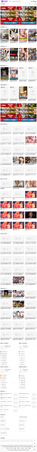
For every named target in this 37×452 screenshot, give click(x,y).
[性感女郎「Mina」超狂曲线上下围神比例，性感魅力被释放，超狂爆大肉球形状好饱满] (34, 406)
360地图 (26, 448)
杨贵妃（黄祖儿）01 (3, 229)
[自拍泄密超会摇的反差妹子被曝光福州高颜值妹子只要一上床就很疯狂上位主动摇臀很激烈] (31, 303)
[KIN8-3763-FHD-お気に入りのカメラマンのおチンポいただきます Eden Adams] (6, 129)
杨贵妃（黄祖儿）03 (28, 229)
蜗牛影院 (14, 440)
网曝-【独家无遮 (3, 360)
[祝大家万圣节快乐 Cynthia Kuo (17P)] (34, 398)
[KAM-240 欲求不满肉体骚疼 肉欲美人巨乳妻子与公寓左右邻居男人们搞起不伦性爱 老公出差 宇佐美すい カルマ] (31, 269)
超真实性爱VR (3, 384)
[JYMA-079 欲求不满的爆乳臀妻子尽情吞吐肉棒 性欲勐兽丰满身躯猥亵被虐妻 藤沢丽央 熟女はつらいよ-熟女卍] (18, 269)
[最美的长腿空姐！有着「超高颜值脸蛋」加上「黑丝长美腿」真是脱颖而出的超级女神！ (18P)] (15, 398)
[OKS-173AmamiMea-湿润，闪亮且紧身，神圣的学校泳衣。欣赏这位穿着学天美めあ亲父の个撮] (31, 249)
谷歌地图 (18, 448)
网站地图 (7, 448)
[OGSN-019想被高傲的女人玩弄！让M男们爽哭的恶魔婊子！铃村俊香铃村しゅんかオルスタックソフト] (6, 170)
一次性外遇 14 (27, 188)
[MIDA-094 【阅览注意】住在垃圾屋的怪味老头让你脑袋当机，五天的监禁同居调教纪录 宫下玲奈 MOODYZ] (31, 259)
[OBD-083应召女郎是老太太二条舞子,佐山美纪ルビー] (6, 259)
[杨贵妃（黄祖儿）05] (31, 214)
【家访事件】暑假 (7, 346)
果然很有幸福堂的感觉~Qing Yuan (24, 393)
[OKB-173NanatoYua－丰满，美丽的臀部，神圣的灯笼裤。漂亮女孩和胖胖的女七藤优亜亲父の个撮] (31, 238)
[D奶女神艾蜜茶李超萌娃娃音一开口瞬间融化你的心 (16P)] (15, 394)
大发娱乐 (18, 441)
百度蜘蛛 (15, 448)
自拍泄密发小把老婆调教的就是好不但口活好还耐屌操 (21, 318)
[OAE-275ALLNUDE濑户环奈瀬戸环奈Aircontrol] (18, 160)
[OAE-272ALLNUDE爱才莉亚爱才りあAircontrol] (31, 149)
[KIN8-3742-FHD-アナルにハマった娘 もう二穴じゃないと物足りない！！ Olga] (31, 170)
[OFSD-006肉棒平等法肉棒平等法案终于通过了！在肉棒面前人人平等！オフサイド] (6, 160)
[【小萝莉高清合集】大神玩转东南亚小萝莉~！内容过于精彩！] (2, 371)
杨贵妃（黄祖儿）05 (28, 219)
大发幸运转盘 (26, 441)
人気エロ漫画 (2, 441)
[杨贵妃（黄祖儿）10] (6, 204)
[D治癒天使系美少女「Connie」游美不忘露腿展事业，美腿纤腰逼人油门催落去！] (15, 402)
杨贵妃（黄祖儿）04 (16, 219)
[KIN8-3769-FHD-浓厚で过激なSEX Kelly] (18, 149)
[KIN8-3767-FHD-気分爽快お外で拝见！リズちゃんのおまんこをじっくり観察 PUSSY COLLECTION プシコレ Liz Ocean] (6, 149)
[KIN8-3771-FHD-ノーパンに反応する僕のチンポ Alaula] (31, 139)
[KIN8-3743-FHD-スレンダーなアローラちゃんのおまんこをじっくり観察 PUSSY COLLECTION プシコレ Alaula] (18, 170)
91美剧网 (11, 440)
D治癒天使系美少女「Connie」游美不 (6, 401)
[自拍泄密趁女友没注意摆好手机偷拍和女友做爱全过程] (6, 293)
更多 (8, 27)
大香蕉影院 (27, 440)
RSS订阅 (11, 448)
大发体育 (12, 441)
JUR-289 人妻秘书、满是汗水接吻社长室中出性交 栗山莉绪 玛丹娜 (23, 284)
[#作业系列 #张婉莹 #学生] (20, 371)
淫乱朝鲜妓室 (2, 188)
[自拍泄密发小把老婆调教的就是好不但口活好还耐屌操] (18, 314)
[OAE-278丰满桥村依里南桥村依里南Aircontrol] (6, 238)
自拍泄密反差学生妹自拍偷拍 (4, 339)
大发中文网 (22, 441)
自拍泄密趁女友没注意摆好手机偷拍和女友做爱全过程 (8, 80)
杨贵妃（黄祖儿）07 (3, 219)
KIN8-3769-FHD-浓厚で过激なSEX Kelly (19, 154)
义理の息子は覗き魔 (16, 188)
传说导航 (5, 440)
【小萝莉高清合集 (7, 369)
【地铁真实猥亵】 (4, 355)
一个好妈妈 (2, 198)
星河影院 (8, 440)
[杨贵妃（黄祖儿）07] (6, 214)
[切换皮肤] (34, 446)
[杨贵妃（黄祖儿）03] (31, 225)
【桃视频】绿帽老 (22, 382)
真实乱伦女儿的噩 (4, 382)
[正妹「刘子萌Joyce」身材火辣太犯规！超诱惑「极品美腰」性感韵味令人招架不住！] (34, 402)
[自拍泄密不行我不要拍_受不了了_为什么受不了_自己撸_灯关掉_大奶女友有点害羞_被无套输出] (18, 303)
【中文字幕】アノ (22, 353)
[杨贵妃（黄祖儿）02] (18, 225)
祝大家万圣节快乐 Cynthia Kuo (23, 397)
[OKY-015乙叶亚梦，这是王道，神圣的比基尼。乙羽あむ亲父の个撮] (18, 249)
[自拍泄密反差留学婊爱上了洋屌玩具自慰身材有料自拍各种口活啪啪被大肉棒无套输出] (31, 334)
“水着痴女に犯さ (22, 364)
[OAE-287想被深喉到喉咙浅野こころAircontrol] (31, 160)
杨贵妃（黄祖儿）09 (28, 198)
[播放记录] (31, 1)
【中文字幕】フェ (26, 346)
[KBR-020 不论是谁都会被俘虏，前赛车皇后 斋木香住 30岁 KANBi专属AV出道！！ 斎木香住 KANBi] (31, 280)
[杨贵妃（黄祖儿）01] (6, 225)
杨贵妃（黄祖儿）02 (16, 229)
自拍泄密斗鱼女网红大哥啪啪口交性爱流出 (19, 328)
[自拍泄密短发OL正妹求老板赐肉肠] (6, 324)
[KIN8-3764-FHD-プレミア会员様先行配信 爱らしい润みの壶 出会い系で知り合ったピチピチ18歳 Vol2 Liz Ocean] (18, 129)
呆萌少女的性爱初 (22, 380)
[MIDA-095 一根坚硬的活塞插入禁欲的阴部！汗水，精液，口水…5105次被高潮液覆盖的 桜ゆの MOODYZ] (6, 269)
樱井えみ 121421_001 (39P (4, 409)
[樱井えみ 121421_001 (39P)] (15, 410)
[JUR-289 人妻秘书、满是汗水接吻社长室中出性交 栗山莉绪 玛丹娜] (18, 280)
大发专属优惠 (31, 441)
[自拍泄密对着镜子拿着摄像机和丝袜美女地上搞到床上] (18, 334)
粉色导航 (1, 440)
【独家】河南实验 (4, 353)
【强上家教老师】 (22, 384)
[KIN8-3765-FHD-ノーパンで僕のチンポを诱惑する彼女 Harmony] (6, 139)
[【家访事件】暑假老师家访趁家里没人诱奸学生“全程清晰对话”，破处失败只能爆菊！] (2, 347)
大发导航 (9, 441)
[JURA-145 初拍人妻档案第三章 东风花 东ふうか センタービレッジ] (6, 280)
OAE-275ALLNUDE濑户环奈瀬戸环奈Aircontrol (20, 164)
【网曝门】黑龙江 (4, 364)
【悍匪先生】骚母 (22, 378)
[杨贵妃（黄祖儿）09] (31, 194)
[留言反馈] (33, 1)
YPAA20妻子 (21, 362)
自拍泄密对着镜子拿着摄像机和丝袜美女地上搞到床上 (21, 339)
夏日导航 (18, 440)
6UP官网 (6, 441)
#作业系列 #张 (25, 369)
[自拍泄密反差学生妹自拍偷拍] (6, 334)
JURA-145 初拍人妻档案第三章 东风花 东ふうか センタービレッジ (10, 284)
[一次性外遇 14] (31, 184)
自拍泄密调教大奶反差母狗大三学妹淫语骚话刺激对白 (27, 42)
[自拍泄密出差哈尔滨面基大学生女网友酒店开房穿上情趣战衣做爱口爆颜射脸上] (6, 314)
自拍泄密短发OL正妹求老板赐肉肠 (5, 328)
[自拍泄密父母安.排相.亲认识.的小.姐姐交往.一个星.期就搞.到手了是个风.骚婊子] (31, 324)
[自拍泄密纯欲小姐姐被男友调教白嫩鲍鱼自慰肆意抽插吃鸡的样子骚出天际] (31, 293)
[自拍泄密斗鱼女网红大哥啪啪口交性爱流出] (18, 324)
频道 (10, 1)
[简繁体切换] (34, 443)
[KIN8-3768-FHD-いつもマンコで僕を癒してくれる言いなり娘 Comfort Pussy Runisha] (18, 139)
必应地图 (22, 448)
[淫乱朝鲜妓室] (6, 184)
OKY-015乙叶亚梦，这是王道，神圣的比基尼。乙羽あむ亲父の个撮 (23, 253)
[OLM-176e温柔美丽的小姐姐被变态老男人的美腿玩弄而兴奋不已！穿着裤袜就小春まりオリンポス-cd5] (18, 238)
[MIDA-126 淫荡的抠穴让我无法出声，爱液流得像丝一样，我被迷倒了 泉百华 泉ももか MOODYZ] (18, 259)
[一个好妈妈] (6, 194)
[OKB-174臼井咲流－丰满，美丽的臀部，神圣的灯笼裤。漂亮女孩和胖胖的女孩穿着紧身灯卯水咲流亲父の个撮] (6, 249)
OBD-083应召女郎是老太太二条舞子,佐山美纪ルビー (8, 263)
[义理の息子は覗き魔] (18, 184)
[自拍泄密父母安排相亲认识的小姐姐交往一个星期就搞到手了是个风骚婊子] (31, 314)
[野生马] (18, 194)
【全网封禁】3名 (4, 378)
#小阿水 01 (3, 380)
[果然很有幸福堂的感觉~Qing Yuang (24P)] (34, 394)
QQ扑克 (15, 441)
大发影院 (24, 440)
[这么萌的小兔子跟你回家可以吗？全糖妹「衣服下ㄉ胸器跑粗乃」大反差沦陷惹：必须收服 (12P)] (15, 406)
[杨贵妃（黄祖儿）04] (18, 214)
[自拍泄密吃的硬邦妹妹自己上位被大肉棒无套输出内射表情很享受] (18, 293)
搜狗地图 (29, 448)
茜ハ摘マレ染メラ (22, 360)
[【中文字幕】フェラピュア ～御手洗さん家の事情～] (20, 347)
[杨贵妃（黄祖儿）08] (18, 204)
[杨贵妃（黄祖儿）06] (31, 204)
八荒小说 (31, 440)
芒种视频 (34, 440)
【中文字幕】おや (22, 355)
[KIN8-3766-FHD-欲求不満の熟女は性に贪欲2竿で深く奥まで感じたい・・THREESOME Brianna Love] (31, 129)
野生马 (14, 198)
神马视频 (21, 440)
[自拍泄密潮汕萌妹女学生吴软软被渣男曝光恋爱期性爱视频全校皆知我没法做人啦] (6, 303)
